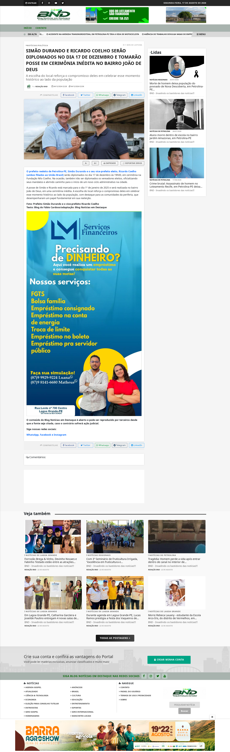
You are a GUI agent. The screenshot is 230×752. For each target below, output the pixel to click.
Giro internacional (82, 712)
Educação (76, 699)
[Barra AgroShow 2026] (115, 735)
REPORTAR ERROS (133, 163)
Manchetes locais (81, 716)
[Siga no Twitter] (63, 3)
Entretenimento (80, 703)
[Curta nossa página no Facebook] (144, 676)
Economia (30, 699)
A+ (95, 163)
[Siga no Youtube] (56, 3)
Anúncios (76, 687)
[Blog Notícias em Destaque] (53, 14)
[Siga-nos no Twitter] (157, 676)
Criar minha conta (170, 659)
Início (28, 28)
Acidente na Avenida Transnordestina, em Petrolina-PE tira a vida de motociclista (82, 34)
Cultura (76, 695)
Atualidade (31, 691)
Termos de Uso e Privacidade (135, 695)
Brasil (75, 691)
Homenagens (32, 716)
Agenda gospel (33, 687)
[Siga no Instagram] (49, 3)
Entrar (32, 3)
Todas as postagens (114, 638)
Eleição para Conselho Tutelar (42, 703)
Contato (41, 28)
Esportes (76, 707)
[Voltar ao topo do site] (226, 451)
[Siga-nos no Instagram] (150, 676)
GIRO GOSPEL (31, 712)
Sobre (123, 699)
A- (86, 163)
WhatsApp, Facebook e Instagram (46, 434)
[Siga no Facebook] (42, 3)
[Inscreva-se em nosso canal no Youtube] (164, 676)
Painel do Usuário (130, 691)
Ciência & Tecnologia (36, 695)
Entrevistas (31, 707)
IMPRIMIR (110, 163)
